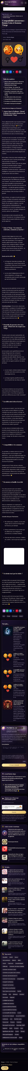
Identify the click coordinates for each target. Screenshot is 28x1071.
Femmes (5, 994)
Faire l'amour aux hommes (9, 991)
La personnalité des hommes (9, 1009)
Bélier (19, 960)
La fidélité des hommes (8, 1003)
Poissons (12, 1022)
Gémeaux (15, 994)
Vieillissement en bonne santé (10, 1037)
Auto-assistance (6, 960)
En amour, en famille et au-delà (13, 101)
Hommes (22, 994)
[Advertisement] (14, 9)
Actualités (5, 957)
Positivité (19, 1022)
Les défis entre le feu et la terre (13, 97)
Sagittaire (5, 1028)
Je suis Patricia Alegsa (10, 774)
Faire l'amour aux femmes (9, 988)
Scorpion (16, 1028)
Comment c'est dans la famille (17, 966)
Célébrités (5, 966)
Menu (4, 1068)
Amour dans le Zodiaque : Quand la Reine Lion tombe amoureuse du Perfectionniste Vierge (14, 83)
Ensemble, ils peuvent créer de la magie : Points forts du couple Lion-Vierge (14, 93)
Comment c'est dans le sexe (9, 969)
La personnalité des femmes (9, 1006)
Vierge (8, 616)
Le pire (19, 1012)
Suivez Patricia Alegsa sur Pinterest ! (12, 108)
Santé (10, 1028)
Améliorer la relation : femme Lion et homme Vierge (18, 686)
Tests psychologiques (8, 1034)
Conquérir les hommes (8, 985)
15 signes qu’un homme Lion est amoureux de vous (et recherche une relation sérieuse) (18, 702)
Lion (11, 14)
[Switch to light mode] (22, 2)
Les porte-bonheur (20, 1016)
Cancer (4, 963)
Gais (10, 994)
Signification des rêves (8, 1031)
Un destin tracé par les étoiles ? (13, 103)
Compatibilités (20, 978)
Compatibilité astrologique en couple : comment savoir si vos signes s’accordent (19, 629)
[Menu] (25, 2)
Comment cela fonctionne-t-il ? (10, 975)
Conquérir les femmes (8, 982)
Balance (14, 960)
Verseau (17, 1034)
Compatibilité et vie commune (13, 99)
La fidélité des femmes (8, 1000)
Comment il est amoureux (9, 978)
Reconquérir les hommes (8, 1025)
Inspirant (12, 997)
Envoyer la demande (14, 765)
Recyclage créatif (21, 1025)
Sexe (22, 1028)
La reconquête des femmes (9, 1012)
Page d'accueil (5, 14)
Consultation (5, 744)
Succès (17, 1031)
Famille (19, 991)
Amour (21, 616)
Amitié (11, 957)
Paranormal (5, 1022)
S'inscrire (14, 812)
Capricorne (10, 963)
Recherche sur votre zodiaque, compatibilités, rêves (14, 1049)
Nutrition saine (17, 1019)
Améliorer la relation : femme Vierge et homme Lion (18, 655)
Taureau (22, 1031)
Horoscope (14, 616)
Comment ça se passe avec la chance (11, 972)
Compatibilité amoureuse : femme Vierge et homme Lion (19, 671)
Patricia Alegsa (10, 37)
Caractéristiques (19, 963)
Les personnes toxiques (8, 1016)
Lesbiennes (5, 1019)
